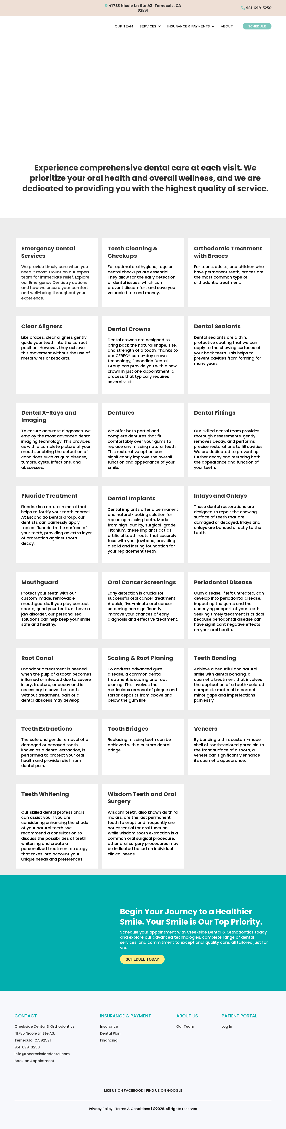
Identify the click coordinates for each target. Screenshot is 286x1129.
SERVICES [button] (148, 26)
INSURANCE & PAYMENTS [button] (189, 26)
